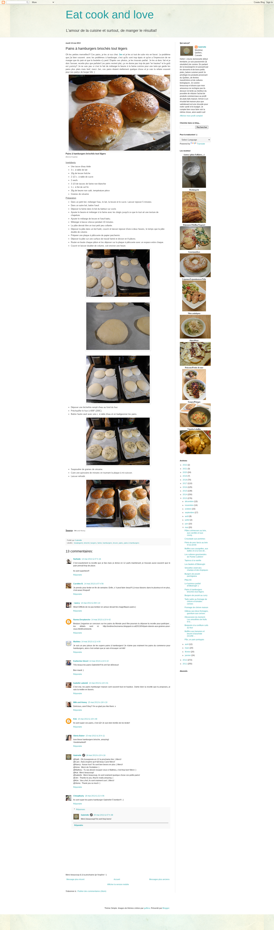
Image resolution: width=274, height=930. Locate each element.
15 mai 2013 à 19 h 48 (87, 719)
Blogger (166, 908)
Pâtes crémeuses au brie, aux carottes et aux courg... (195, 532)
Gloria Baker (79, 736)
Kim (75, 719)
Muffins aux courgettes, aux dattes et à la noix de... (196, 549)
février (188, 652)
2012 (185, 660)
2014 (185, 494)
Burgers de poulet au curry (196, 595)
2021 (185, 469)
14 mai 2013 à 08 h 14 (90, 603)
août (187, 516)
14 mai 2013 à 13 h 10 (99, 661)
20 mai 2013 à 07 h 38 (103, 815)
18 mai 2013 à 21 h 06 (94, 796)
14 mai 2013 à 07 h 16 (91, 559)
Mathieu (76, 642)
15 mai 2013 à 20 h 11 (95, 736)
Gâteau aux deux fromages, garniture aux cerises (196, 612)
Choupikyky (78, 796)
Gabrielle (77, 755)
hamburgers (107, 543)
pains (121, 543)
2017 (185, 483)
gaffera (147, 908)
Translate (201, 144)
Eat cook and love (110, 14)
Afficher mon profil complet (191, 116)
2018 (185, 480)
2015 (185, 491)
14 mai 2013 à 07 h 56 (94, 584)
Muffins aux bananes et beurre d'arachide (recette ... (195, 633)
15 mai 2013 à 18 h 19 (97, 702)
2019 (185, 476)
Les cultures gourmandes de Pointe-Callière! (195, 555)
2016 (185, 487)
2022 (185, 465)
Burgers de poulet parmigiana (192, 575)
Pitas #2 (188, 580)
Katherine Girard (80, 661)
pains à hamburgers (131, 543)
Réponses (80, 809)
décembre (189, 501)
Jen (120, 54)
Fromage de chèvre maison (196, 607)
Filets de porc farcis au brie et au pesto (196, 543)
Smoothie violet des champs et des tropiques (196, 569)
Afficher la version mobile (118, 884)
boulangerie (78, 543)
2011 (185, 664)
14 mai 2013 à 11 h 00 (91, 642)
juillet (187, 520)
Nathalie (77, 559)
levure (115, 543)
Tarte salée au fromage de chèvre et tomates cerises (196, 601)
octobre (188, 509)
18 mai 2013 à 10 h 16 (95, 755)
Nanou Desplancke (81, 620)
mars (187, 648)
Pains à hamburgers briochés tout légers (194, 590)
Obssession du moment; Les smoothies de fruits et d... (196, 619)
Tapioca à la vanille (193, 560)
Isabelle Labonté (80, 683)
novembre (189, 505)
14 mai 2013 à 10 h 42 (101, 620)
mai (187, 527)
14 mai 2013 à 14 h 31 (98, 683)
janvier (188, 655)
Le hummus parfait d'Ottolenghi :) (193, 584)
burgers (94, 543)
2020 (185, 472)
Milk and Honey (80, 702)
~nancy (76, 603)
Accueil (117, 879)
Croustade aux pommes (195, 539)
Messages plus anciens (159, 879)
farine (100, 543)
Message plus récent (75, 879)
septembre (190, 512)
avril (187, 644)
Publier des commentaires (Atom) (92, 891)
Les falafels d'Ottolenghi (195, 564)
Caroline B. (78, 584)
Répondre (77, 575)
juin (187, 524)
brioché (87, 543)
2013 (185, 498)
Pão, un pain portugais (194, 639)
